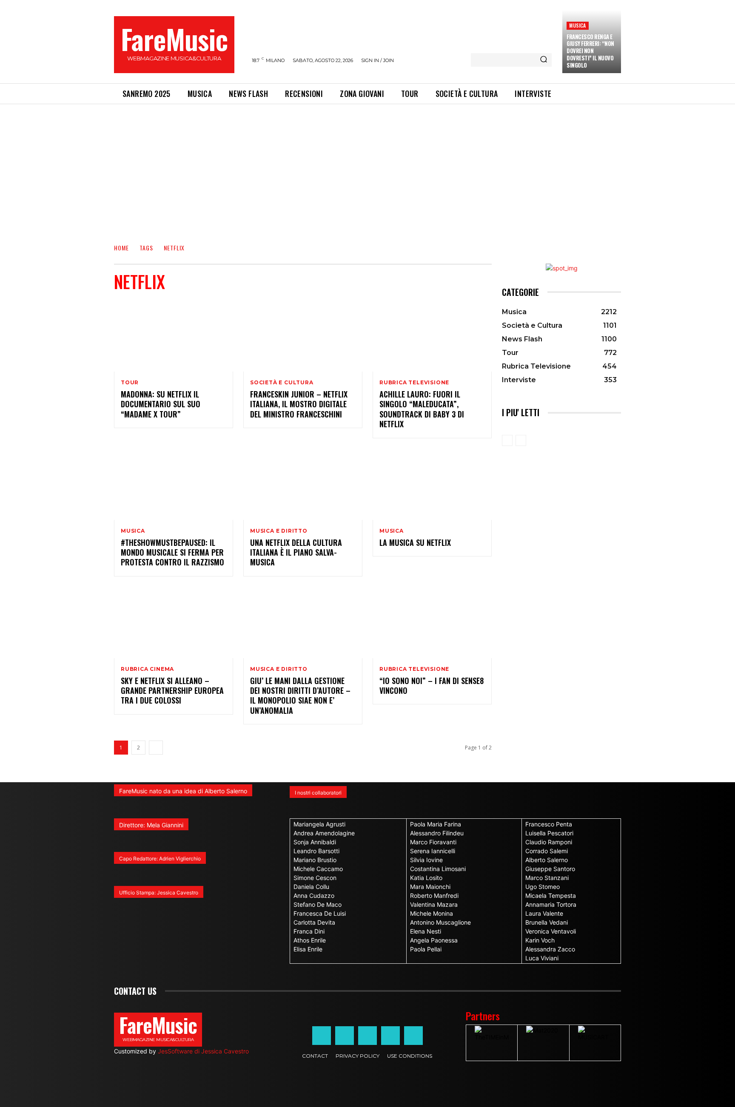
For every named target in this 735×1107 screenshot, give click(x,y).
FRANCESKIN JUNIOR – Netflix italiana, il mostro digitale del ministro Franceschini (299, 404)
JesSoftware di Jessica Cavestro (203, 1051)
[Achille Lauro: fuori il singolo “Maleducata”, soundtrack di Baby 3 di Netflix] (432, 336)
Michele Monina (431, 913)
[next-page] (156, 748)
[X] (390, 1035)
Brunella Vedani (546, 922)
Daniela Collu (311, 886)
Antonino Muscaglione (440, 922)
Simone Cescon (314, 877)
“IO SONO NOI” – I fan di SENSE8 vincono (431, 685)
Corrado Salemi (546, 850)
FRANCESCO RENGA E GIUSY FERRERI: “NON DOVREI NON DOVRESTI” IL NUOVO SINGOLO (590, 51)
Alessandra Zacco (550, 949)
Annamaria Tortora (550, 904)
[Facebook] (321, 1035)
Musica (577, 25)
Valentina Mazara (434, 904)
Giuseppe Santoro (550, 868)
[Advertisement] (367, 167)
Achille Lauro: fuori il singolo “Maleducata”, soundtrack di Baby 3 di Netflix (421, 409)
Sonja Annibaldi (314, 842)
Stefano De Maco (317, 904)
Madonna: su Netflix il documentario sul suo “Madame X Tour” (160, 404)
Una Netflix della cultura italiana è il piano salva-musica (296, 552)
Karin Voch (540, 940)
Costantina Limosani (438, 868)
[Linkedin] (367, 1035)
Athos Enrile (309, 940)
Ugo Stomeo (542, 886)
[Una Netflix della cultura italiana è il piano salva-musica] (302, 484)
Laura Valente (544, 913)
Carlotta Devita (314, 922)
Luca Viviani (541, 958)
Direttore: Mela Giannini (151, 825)
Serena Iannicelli (432, 850)
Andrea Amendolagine (324, 833)
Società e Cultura (281, 382)
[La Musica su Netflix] (432, 484)
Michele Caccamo (318, 868)
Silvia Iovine (426, 859)
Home (121, 247)
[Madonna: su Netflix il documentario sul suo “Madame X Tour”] (173, 336)
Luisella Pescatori (549, 833)
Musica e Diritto (279, 531)
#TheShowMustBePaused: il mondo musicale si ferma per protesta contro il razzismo (172, 552)
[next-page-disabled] (521, 440)
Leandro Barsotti (316, 850)
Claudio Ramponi (548, 842)
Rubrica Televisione (414, 382)
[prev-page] (507, 440)
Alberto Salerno (546, 859)
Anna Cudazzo (313, 895)
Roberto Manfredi (434, 895)
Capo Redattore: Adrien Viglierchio (160, 858)
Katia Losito (426, 877)
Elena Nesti (425, 931)
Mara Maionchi (430, 886)
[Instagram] (344, 1035)
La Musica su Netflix (415, 542)
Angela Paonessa (434, 940)
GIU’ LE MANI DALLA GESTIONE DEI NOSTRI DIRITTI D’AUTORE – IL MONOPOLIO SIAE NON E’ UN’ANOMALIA (300, 695)
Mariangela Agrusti (319, 824)
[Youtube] (413, 1035)
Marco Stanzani (547, 877)
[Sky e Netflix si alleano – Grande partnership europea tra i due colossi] (173, 622)
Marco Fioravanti (433, 842)
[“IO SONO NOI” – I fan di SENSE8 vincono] (432, 622)
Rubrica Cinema (147, 669)
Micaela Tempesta (550, 895)
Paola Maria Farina (435, 824)
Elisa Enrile (307, 949)
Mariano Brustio (314, 859)
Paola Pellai (426, 949)
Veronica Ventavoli (550, 931)
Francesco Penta (548, 824)
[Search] (544, 60)
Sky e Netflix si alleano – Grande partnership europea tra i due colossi (172, 690)
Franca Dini (309, 931)
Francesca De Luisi (319, 913)
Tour (130, 382)
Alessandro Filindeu (437, 833)
